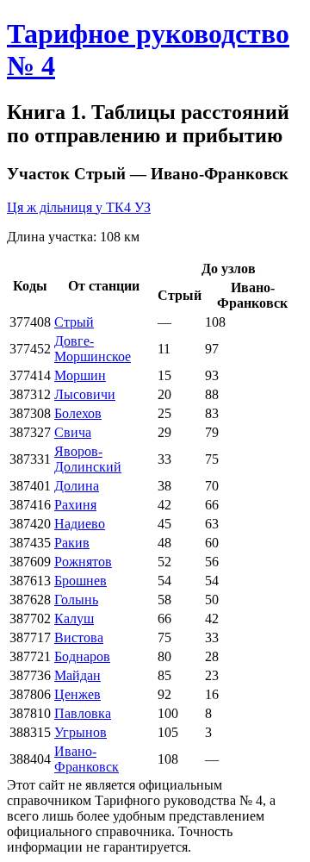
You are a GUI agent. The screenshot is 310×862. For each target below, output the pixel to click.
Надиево (79, 523)
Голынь (76, 599)
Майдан (77, 675)
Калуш (74, 618)
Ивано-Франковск (86, 759)
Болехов (78, 413)
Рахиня (75, 504)
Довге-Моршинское (92, 349)
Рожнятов (83, 561)
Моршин (80, 375)
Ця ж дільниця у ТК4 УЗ (79, 207)
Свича (72, 432)
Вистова (78, 637)
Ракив (72, 542)
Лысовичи (84, 394)
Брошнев (80, 580)
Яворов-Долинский (87, 459)
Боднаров (82, 656)
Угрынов (80, 732)
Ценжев (77, 694)
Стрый (74, 322)
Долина (76, 485)
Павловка (82, 713)
